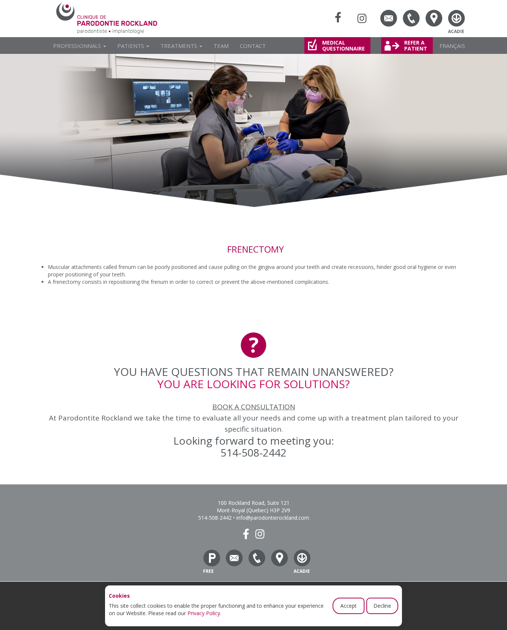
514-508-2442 (253, 452)
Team (221, 45)
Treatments (179, 45)
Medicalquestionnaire (343, 45)
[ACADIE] (456, 18)
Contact (253, 45)
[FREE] (211, 557)
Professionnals (77, 45)
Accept (348, 605)
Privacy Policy (203, 613)
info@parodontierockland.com (272, 517)
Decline (382, 605)
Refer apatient (415, 45)
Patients (131, 45)
